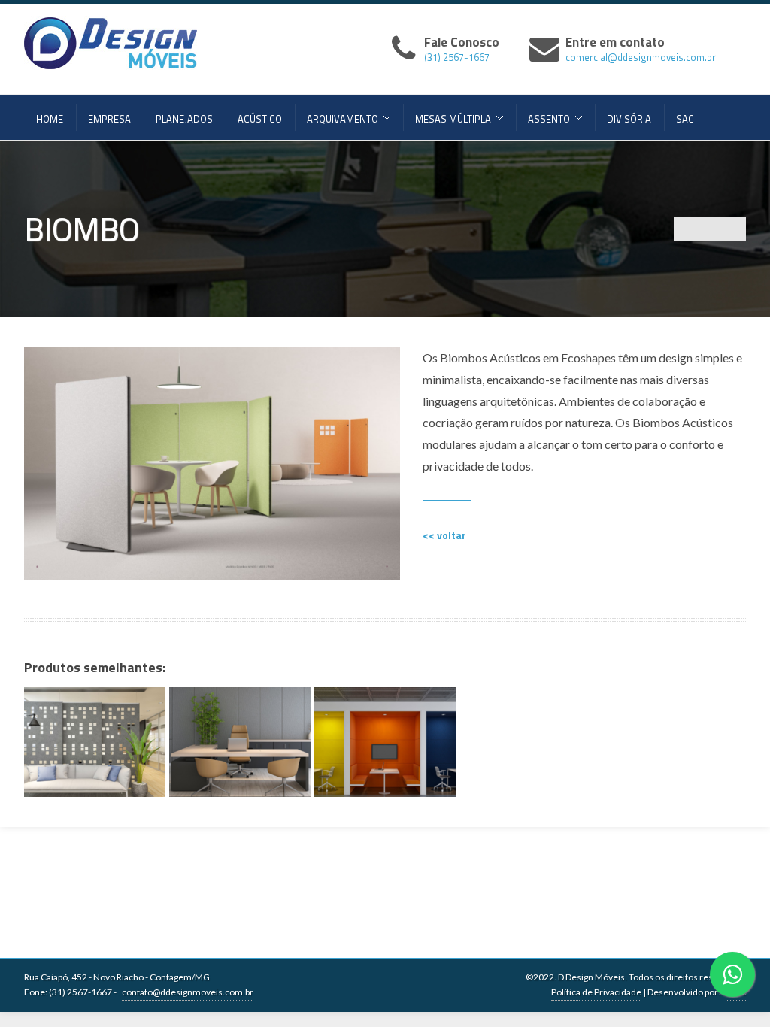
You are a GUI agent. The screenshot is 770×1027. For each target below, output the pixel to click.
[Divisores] (94, 742)
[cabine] (385, 742)
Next (734, 229)
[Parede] (240, 742)
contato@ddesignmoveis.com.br (187, 992)
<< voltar (444, 535)
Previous (686, 229)
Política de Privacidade (596, 992)
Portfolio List (710, 229)
